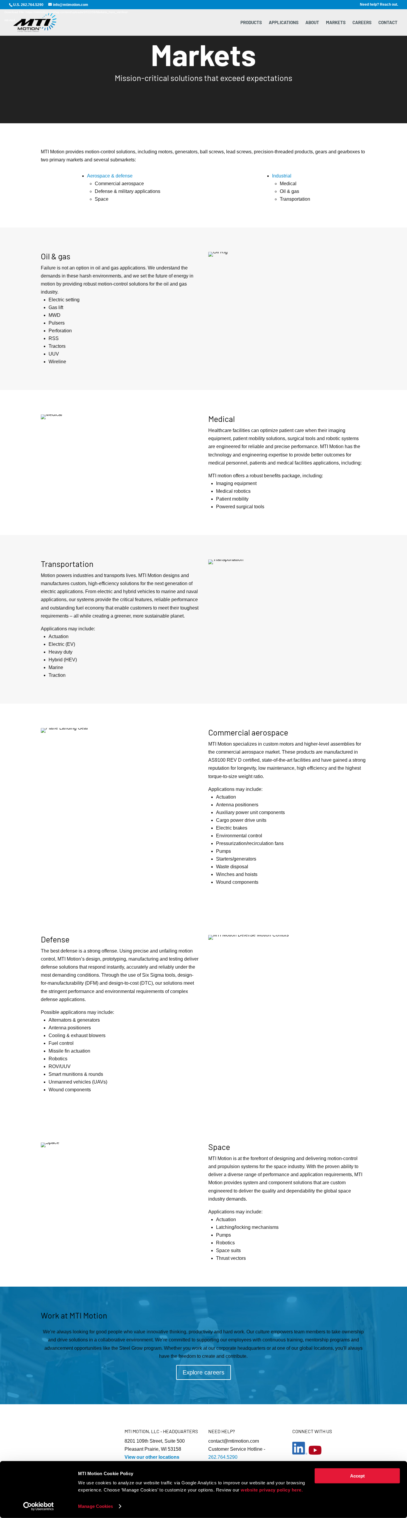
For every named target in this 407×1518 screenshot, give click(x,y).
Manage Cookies (95, 1506)
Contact (387, 22)
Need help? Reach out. (379, 5)
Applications (284, 22)
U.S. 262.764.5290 (28, 5)
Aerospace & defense (110, 175)
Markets (336, 22)
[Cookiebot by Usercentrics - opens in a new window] (39, 1506)
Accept (357, 1475)
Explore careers (203, 1372)
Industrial (281, 175)
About (312, 22)
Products (251, 22)
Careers (362, 22)
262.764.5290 (222, 1457)
